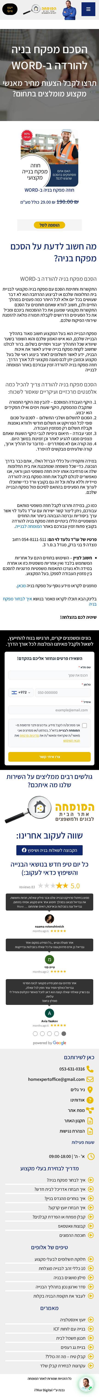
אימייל (86, 702)
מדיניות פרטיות (29, 736)
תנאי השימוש (71, 741)
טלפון (86, 684)
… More (22, 906)
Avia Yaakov (49, 1021)
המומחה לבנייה (28, 526)
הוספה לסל (49, 225)
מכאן (21, 586)
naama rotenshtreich (49, 926)
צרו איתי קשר (49, 757)
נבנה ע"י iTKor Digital (49, 1390)
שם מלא (85, 667)
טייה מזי (49, 967)
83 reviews (27, 887)
